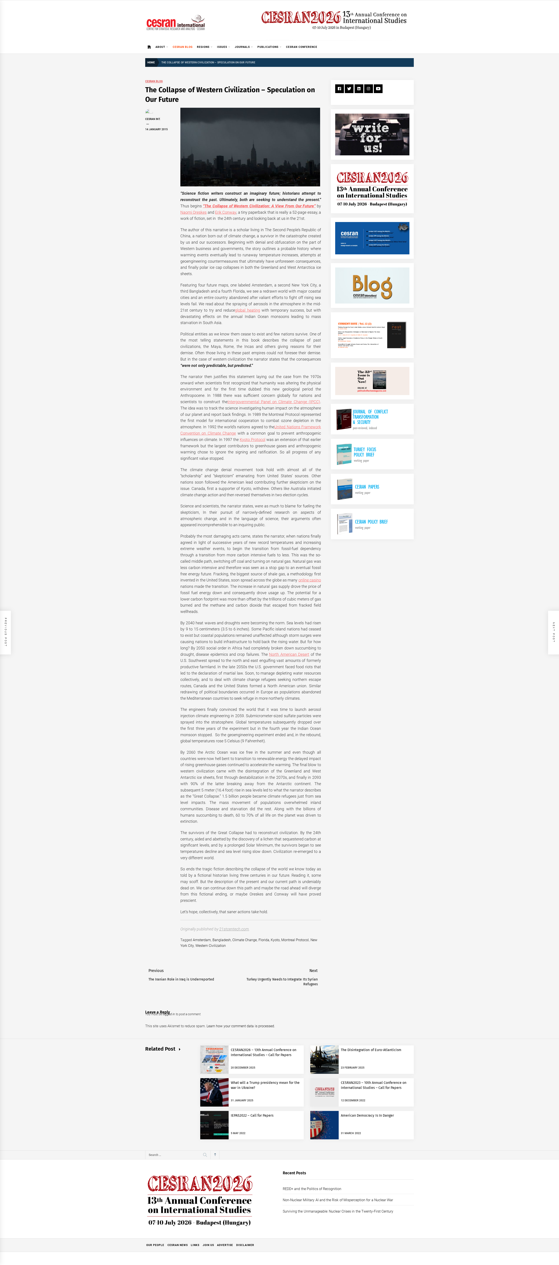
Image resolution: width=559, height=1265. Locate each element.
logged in (169, 1014)
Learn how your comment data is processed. (241, 1026)
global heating (247, 310)
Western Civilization (210, 946)
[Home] (149, 47)
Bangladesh (221, 940)
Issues (222, 47)
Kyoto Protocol (252, 439)
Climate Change (244, 940)
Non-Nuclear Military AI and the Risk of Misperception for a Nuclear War (338, 1200)
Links (195, 1245)
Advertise (225, 1245)
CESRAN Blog (183, 47)
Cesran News (177, 1245)
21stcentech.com (234, 929)
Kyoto (275, 940)
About (160, 47)
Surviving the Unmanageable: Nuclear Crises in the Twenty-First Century (338, 1211)
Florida (264, 940)
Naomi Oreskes (193, 212)
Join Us (208, 1245)
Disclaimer (245, 1245)
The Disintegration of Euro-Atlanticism (371, 1050)
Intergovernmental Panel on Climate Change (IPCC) (274, 401)
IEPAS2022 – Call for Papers (252, 1115)
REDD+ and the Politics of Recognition (312, 1189)
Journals (242, 47)
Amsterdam (202, 940)
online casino (309, 580)
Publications (267, 47)
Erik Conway (225, 212)
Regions (203, 47)
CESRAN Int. (152, 119)
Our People (155, 1245)
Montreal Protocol (295, 940)
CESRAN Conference (301, 47)
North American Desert (289, 654)
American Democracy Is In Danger (367, 1115)
